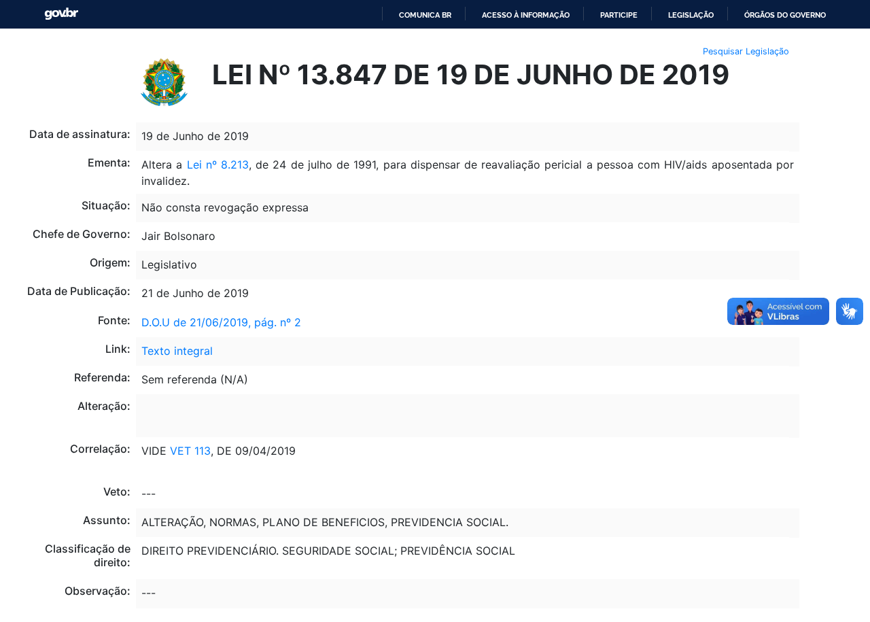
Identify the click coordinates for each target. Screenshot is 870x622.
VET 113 (190, 450)
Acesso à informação (526, 15)
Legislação (691, 15)
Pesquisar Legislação (746, 51)
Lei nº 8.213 (218, 164)
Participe (619, 15)
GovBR (61, 13)
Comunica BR (425, 15)
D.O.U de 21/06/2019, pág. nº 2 (221, 322)
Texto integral (177, 351)
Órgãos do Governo (785, 15)
